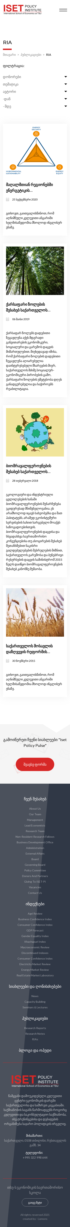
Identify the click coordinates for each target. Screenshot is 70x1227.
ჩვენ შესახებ (35, 799)
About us (35, 808)
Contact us (35, 892)
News (35, 996)
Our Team (35, 814)
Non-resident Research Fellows (35, 836)
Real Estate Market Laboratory (35, 975)
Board (35, 859)
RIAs (35, 1039)
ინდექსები (35, 904)
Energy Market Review (35, 969)
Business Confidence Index (35, 919)
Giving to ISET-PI (35, 881)
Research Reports (35, 1028)
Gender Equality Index (35, 936)
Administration (35, 848)
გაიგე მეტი (35, 1202)
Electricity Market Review (35, 964)
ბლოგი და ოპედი (35, 1050)
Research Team (35, 831)
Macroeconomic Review (35, 947)
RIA (48, 54)
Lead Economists (35, 825)
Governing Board (35, 864)
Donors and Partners (35, 876)
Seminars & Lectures (35, 1007)
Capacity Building (35, 1001)
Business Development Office (35, 842)
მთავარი (9, 54)
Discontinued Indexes (35, 952)
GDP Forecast (35, 930)
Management (35, 819)
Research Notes (35, 1033)
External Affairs (35, 853)
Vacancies (35, 887)
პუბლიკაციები (31, 54)
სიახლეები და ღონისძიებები (35, 986)
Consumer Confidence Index (35, 924)
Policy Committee (35, 870)
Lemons (42, 1218)
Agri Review (35, 913)
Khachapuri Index (35, 941)
